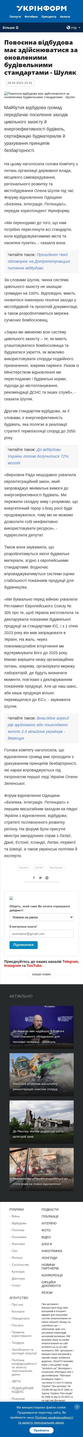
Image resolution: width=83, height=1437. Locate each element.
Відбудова (56, 867)
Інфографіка (52, 1251)
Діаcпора (18, 1278)
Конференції (52, 1275)
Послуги (15, 17)
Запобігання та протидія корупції (24, 1351)
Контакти (18, 1311)
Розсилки (18, 1398)
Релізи (47, 1292)
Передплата (20, 1318)
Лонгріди (49, 1258)
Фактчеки (18, 1244)
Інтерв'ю (49, 1223)
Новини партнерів (50, 1266)
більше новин (41, 974)
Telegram (70, 962)
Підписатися (23, 945)
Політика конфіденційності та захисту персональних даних (24, 1367)
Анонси (65, 17)
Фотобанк (31, 17)
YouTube (34, 966)
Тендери (18, 1342)
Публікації (50, 1216)
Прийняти (41, 1430)
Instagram (12, 966)
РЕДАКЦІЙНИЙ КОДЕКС (22, 1390)
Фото (46, 1230)
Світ (14, 1251)
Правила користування (21, 1334)
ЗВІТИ (16, 1381)
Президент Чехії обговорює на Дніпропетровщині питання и (39, 261)
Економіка (19, 1237)
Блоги (47, 1244)
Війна (16, 1216)
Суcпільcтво (20, 1264)
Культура (18, 1271)
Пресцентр (48, 17)
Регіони (17, 1257)
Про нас (17, 1304)
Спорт (16, 1285)
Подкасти (50, 1209)
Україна (23, 867)
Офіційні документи (51, 1284)
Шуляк (39, 867)
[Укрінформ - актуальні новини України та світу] (42, 8)
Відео (46, 1237)
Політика (18, 1230)
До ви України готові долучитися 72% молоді (38, 456)
